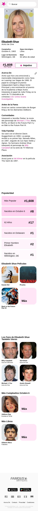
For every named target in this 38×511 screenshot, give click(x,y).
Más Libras (7, 421)
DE (14, 57)
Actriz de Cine (8, 44)
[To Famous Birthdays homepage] (4, 4)
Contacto (14, 502)
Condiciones (30, 502)
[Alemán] (31, 497)
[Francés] (19, 497)
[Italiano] (25, 497)
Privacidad (22, 502)
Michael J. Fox (23, 120)
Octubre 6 (6, 51)
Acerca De (7, 502)
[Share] (6, 11)
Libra (22, 51)
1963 (13, 51)
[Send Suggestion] (35, 73)
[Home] (19, 479)
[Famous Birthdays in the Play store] (25, 489)
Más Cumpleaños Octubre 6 (16, 393)
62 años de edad (27, 57)
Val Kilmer (18, 158)
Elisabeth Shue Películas (14, 263)
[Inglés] (6, 497)
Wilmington (6, 57)
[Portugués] (12, 497)
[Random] (31, 11)
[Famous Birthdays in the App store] (12, 489)
